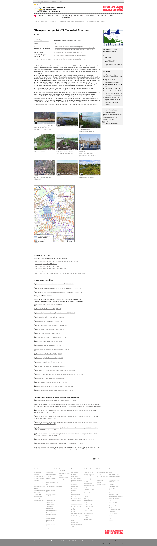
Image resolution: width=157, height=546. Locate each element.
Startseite (36, 21)
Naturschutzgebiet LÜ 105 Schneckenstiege (48, 266)
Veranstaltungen (38, 496)
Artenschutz (74, 488)
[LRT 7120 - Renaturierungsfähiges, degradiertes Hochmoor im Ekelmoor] (89, 142)
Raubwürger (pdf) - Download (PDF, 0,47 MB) (49, 358)
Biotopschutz (74, 486)
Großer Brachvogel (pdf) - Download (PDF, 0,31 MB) (51, 337)
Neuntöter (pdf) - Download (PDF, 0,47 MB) (49, 354)
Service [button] (112, 15)
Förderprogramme (51, 474)
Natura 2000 (53, 21)
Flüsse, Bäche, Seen (51, 500)
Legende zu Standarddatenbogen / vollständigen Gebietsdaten (74, 49)
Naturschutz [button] (78, 15)
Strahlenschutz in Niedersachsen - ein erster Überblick (89, 474)
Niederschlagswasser (51, 510)
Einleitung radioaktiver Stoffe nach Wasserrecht (89, 490)
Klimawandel (49, 508)
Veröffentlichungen (76, 515)
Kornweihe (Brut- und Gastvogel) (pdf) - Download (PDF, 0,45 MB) (55, 313)
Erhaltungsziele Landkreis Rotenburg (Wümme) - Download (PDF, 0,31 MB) (58, 288)
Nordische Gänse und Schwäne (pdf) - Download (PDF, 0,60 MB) (55, 370)
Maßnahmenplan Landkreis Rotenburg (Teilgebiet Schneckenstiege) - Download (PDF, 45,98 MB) (65, 439)
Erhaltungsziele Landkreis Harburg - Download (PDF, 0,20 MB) (55, 284)
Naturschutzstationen (76, 504)
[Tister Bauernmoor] (44, 142)
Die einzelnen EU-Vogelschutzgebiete (96, 21)
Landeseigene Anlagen (64, 473)
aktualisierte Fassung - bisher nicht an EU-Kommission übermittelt (75, 48)
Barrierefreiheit (90, 541)
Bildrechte (37, 541)
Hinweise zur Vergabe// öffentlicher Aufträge (39, 486)
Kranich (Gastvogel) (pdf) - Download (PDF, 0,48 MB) (51, 382)
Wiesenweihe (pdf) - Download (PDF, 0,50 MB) (50, 317)
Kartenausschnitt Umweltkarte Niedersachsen (68, 52)
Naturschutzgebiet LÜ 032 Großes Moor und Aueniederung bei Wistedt (56, 261)
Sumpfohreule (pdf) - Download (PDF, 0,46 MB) (50, 345)
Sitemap (111, 520)
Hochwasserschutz (63, 477)
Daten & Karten (113, 513)
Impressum (112, 518)
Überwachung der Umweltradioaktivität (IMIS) (89, 485)
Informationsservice (76, 518)
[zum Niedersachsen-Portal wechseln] (113, 11)
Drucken (97, 459)
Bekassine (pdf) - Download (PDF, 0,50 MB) (49, 341)
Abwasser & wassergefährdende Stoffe (51, 514)
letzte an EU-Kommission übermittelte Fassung (69, 46)
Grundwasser (49, 498)
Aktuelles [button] (41, 15)
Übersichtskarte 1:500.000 (112, 88)
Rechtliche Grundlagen (112, 82)
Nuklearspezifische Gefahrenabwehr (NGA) (88, 500)
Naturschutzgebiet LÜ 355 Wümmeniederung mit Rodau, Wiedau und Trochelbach (60, 273)
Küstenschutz (62, 479)
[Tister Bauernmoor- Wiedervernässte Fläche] (89, 120)
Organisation (99, 480)
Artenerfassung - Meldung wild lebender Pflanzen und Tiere (115, 503)
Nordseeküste (49, 502)
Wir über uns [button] (102, 15)
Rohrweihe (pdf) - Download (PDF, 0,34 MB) (49, 321)
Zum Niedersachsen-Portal (42, 1)
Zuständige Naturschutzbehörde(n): (41, 40)
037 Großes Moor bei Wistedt (63, 55)
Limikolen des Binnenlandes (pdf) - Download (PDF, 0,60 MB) (54, 390)
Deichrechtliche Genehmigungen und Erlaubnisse (114, 509)
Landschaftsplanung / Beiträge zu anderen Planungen (76, 480)
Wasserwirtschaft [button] (53, 15)
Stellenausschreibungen (40, 476)
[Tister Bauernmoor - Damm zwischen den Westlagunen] (67, 142)
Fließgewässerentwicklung (52, 528)
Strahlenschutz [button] (90, 15)
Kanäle (60, 475)
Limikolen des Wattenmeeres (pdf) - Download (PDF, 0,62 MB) (54, 386)
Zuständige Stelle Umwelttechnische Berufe (51, 520)
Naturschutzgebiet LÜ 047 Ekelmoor (46, 264)
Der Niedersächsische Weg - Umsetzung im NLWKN (76, 507)
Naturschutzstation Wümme (89, 104)
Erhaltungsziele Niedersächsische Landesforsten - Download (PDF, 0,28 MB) (59, 292)
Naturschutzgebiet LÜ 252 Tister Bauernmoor (49, 271)
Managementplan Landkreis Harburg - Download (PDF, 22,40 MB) (56, 400)
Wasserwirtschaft (51, 469)
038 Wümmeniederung (79, 55)
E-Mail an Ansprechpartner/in (111, 122)
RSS (69, 541)
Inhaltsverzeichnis (77, 541)
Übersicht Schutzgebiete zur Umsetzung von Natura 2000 (113, 94)
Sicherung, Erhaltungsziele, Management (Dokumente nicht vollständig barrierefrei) (61, 59)
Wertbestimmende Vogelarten (110, 57)
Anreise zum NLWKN (114, 474)
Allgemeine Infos (110, 80)
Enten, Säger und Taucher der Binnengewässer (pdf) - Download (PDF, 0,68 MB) (60, 374)
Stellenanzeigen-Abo (39, 478)
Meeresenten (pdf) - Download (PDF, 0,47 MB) (50, 378)
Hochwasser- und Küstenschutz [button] (67, 16)
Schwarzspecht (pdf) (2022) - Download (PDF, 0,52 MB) (52, 350)
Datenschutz (55, 541)
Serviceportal (112, 515)
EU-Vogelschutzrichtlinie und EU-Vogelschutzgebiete (71, 21)
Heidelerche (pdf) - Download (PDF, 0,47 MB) (49, 362)
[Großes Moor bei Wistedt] (89, 167)
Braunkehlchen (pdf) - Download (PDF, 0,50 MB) (50, 366)
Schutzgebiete (74, 484)
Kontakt (73, 520)
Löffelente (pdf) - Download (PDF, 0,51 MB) (49, 305)
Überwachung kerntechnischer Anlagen (88, 479)
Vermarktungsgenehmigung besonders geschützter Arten (116, 498)
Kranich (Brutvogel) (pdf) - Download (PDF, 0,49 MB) (51, 325)
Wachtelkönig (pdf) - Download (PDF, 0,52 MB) (50, 329)
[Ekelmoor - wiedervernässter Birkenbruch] (44, 167)
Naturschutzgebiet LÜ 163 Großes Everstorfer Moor (50, 268)
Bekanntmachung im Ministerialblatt (111, 61)
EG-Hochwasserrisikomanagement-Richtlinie (54, 486)
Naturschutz (44, 21)
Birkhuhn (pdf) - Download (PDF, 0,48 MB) (48, 309)
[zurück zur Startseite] (49, 9)
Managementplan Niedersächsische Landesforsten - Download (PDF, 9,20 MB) (59, 444)
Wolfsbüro (74, 490)
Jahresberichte (37, 494)
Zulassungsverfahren (51, 472)
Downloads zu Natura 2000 (113, 91)
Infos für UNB (74, 522)
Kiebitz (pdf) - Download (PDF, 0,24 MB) (48, 333)
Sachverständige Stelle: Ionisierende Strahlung (88, 506)
